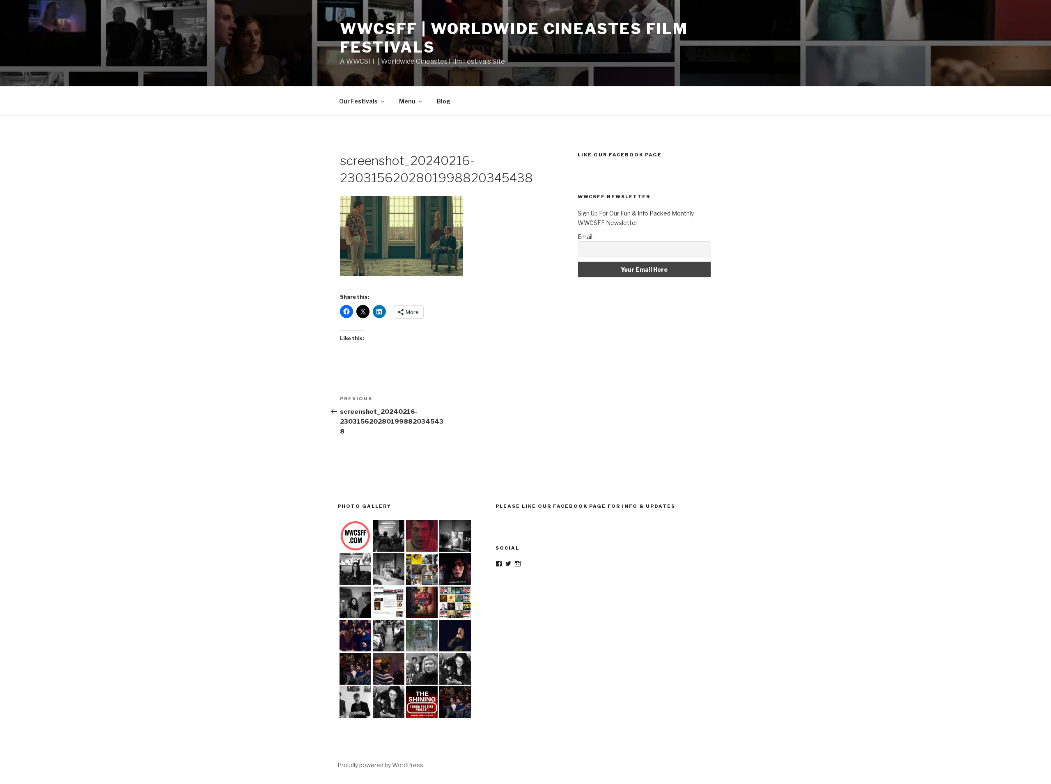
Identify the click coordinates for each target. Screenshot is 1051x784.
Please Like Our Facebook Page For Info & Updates (585, 506)
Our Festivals (358, 101)
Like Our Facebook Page (620, 155)
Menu (407, 101)
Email (585, 236)
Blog (443, 101)
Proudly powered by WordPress (380, 764)
